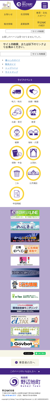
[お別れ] (33, 153)
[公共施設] (33, 173)
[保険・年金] (16, 153)
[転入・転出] (16, 92)
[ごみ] (16, 173)
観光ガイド (10, 64)
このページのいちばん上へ (23, 371)
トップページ (11, 68)
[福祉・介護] (33, 132)
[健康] (16, 132)
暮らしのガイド (12, 60)
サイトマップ (11, 72)
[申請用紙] (16, 194)
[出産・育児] (16, 112)
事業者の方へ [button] (27, 362)
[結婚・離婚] (33, 92)
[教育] (33, 112)
